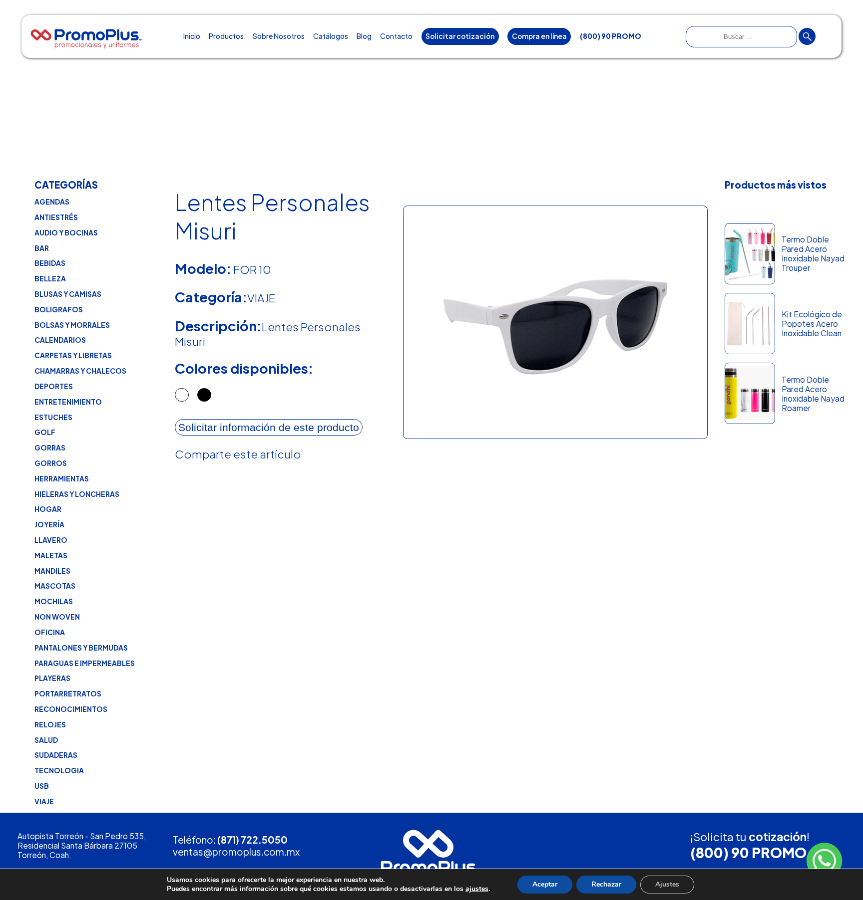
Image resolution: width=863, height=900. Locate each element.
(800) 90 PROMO (748, 852)
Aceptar (544, 884)
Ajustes (667, 884)
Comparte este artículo (238, 454)
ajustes (476, 889)
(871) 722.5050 (252, 840)
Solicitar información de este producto (268, 427)
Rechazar (606, 884)
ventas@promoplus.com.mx (236, 852)
